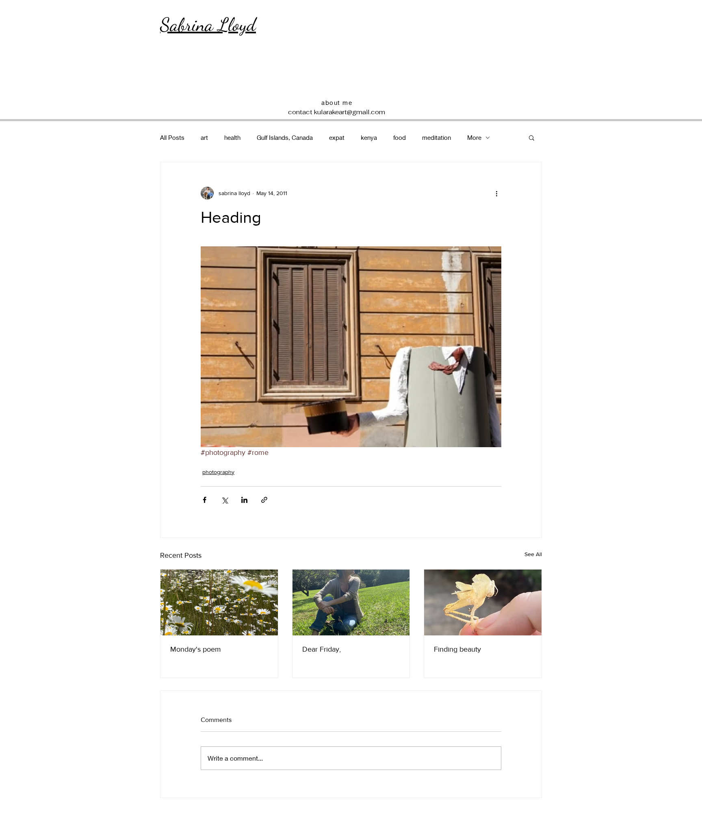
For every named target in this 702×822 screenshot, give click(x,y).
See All (533, 554)
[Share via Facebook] (204, 500)
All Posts (172, 137)
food (399, 137)
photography (218, 472)
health (232, 137)
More (474, 137)
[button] (531, 137)
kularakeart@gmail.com (349, 112)
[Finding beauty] (483, 602)
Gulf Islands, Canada (285, 137)
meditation (436, 137)
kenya (369, 137)
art (204, 137)
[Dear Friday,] (351, 602)
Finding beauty (457, 649)
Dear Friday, (321, 649)
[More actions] (496, 193)
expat (336, 137)
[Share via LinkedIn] (244, 500)
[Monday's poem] (219, 602)
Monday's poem (195, 649)
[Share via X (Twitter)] (224, 500)
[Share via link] (264, 500)
